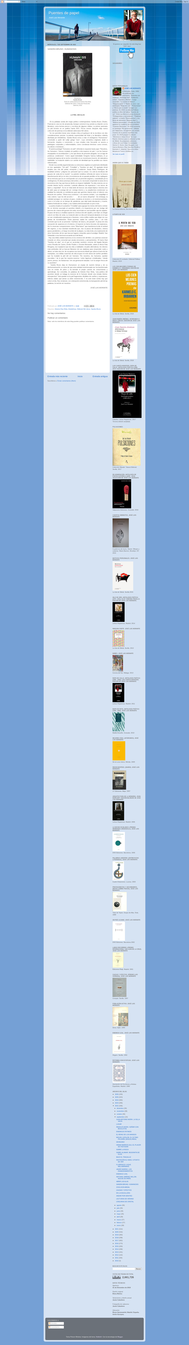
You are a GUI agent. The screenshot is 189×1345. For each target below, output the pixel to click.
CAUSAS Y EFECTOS (123, 1190)
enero (119, 1225)
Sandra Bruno (96, 309)
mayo (119, 1214)
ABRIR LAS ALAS (122, 1181)
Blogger (120, 1337)
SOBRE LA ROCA (122, 1149)
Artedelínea (72, 309)
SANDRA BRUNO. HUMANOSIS (127, 1184)
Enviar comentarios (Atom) (66, 381)
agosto (119, 1205)
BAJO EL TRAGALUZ (123, 1157)
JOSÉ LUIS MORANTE (133, 88)
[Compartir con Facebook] (91, 306)
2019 (117, 1235)
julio (118, 1208)
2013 (117, 1252)
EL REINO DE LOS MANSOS (126, 1134)
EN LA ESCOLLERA (123, 1193)
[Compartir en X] (89, 306)
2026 (117, 1094)
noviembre (120, 1111)
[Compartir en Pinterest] (93, 306)
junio (118, 1211)
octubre (119, 1114)
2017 (117, 1240)
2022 (117, 1106)
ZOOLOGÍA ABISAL (123, 1187)
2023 (117, 1103)
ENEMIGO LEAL (122, 1174)
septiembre (121, 1117)
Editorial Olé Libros (83, 309)
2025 (117, 1097)
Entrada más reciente (57, 376)
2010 (117, 1261)
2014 (117, 1249)
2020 (117, 1232)
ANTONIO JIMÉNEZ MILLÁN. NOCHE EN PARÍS (126, 1177)
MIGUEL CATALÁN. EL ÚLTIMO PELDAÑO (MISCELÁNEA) (127, 1138)
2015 (117, 1246)
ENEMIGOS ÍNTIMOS (123, 1131)
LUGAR (119, 1124)
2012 (117, 1255)
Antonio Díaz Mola (61, 309)
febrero (119, 1222)
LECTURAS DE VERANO (125, 1199)
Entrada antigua (100, 376)
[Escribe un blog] (87, 306)
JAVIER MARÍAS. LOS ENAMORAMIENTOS (124, 1170)
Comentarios (54, 1327)
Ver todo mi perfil (118, 154)
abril (118, 1217)
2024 (117, 1100)
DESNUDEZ (120, 1142)
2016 (117, 1243)
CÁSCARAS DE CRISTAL (125, 1201)
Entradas (53, 1323)
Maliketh (99, 1337)
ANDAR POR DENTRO (124, 1196)
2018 (117, 1237)
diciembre (120, 1108)
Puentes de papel (64, 13)
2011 (117, 1258)
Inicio (80, 376)
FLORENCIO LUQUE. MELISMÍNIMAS (123, 1165)
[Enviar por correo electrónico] (85, 306)
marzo (119, 1220)
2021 (117, 1229)
